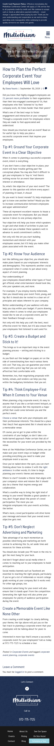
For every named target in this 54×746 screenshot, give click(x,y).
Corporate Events (20, 651)
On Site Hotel (39, 736)
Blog (23, 741)
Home (10, 731)
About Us (23, 731)
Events (12, 736)
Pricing (24, 736)
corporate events (26, 655)
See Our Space (40, 731)
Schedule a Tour (39, 741)
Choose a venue (10, 417)
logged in (19, 671)
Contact (11, 741)
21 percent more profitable (16, 98)
